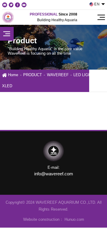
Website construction (41, 219)
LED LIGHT (83, 75)
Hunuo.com (73, 219)
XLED (7, 86)
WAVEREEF (58, 75)
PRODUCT (32, 75)
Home (13, 75)
